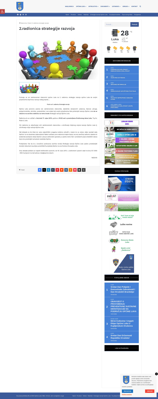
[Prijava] (20, 14)
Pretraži (134, 24)
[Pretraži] (140, 6)
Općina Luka (80, 6)
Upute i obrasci (114, 104)
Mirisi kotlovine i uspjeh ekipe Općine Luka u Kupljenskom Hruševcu (122, 323)
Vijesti (67, 14)
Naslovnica (69, 6)
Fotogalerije (137, 14)
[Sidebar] (26, 14)
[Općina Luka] (19, 6)
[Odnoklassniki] (70, 170)
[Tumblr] (53, 170)
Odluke (80, 14)
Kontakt (134, 6)
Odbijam (150, 391)
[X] (44, 170)
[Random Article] (23, 14)
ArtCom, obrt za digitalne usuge (55, 396)
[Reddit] (62, 170)
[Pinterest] (57, 170)
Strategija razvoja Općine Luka (98, 14)
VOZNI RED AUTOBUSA (118, 77)
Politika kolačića (127, 394)
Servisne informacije (118, 84)
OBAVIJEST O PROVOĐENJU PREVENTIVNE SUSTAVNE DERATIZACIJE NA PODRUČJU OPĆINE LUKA (123, 306)
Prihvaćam (127, 391)
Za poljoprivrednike (114, 14)
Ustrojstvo (92, 6)
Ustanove (115, 6)
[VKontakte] (66, 170)
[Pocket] (75, 170)
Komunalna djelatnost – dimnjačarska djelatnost (120, 70)
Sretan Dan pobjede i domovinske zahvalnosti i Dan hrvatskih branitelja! (123, 289)
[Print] (83, 170)
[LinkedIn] (48, 170)
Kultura (112, 318)
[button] (2, 11)
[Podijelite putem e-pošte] (79, 170)
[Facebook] (17, 14)
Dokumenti (104, 6)
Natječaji (86, 14)
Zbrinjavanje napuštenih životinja (123, 91)
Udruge (125, 6)
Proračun (73, 14)
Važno (112, 67)
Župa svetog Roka (127, 14)
